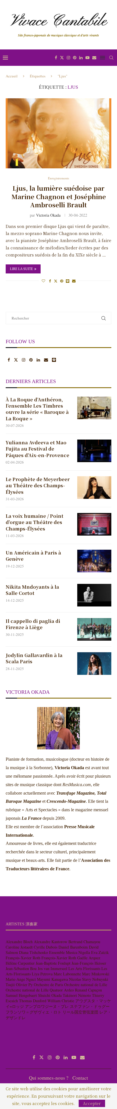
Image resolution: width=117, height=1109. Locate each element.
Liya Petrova (42, 974)
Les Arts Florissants (84, 968)
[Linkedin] (81, 57)
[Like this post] (43, 281)
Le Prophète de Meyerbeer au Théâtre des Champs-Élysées (38, 485)
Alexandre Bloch (19, 941)
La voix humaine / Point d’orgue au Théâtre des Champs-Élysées (34, 522)
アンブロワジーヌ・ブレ (47, 1006)
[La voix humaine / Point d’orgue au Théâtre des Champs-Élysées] (94, 524)
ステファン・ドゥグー (90, 1006)
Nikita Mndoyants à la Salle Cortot (32, 590)
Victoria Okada (48, 215)
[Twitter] (62, 57)
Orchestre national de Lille (85, 984)
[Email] (94, 57)
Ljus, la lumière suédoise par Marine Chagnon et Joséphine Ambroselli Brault (58, 196)
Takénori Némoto (77, 995)
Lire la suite (21, 269)
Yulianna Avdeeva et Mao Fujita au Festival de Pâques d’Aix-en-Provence (37, 449)
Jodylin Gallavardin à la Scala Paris (34, 658)
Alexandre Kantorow (50, 941)
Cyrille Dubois (45, 947)
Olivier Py (24, 984)
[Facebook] (56, 57)
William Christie (60, 1000)
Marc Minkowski (95, 974)
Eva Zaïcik (100, 952)
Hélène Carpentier (20, 963)
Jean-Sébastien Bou (21, 968)
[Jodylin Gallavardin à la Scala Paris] (94, 663)
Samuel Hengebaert (21, 995)
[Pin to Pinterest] (61, 281)
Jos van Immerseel (52, 968)
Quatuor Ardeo (62, 990)
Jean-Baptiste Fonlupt (53, 963)
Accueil (12, 76)
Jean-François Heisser (89, 963)
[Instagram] (68, 57)
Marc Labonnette (67, 974)
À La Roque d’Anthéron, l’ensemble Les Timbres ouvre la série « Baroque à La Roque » (37, 409)
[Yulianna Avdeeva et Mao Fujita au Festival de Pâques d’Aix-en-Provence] (94, 451)
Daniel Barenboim (73, 947)
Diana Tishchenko (33, 952)
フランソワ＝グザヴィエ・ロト (33, 1012)
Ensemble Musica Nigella (69, 952)
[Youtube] (87, 57)
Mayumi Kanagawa (52, 979)
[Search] (111, 57)
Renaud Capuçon (88, 990)
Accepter (92, 1103)
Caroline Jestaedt (19, 947)
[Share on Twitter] (55, 281)
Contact (80, 1078)
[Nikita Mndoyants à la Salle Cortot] (94, 595)
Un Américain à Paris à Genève (33, 556)
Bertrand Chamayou (84, 941)
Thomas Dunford (32, 1000)
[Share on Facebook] (50, 281)
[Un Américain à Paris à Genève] (94, 561)
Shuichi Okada (50, 995)
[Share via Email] (74, 281)
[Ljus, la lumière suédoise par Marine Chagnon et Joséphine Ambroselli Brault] (58, 133)
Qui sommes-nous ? (48, 1078)
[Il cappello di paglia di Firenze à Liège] (94, 629)
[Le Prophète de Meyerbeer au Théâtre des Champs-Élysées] (94, 487)
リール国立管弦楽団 (80, 1012)
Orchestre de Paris (48, 984)
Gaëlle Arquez (88, 957)
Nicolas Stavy (80, 979)
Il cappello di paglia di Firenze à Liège (33, 624)
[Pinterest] (74, 57)
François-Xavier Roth (23, 957)
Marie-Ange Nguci (21, 979)
